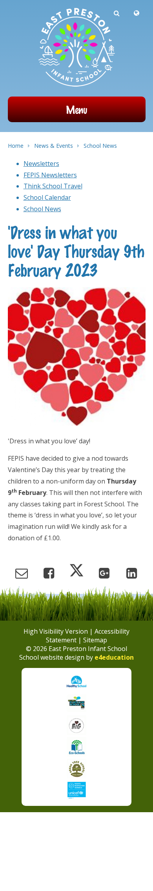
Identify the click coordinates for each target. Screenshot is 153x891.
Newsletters (41, 163)
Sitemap (95, 640)
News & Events (53, 145)
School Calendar (47, 197)
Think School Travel (53, 186)
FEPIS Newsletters (50, 175)
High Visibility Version (56, 631)
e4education (114, 657)
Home (16, 145)
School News (100, 145)
